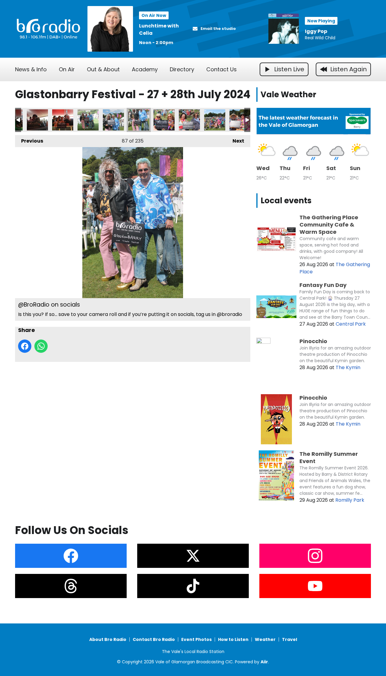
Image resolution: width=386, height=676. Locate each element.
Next (235, 140)
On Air (67, 69)
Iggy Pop (316, 31)
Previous (29, 140)
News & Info (31, 69)
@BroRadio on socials (37, 119)
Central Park (351, 323)
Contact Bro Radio (154, 639)
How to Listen (233, 639)
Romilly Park (349, 500)
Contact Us (221, 69)
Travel (289, 639)
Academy (145, 69)
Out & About (103, 69)
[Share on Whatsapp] (41, 346)
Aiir (264, 662)
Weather (265, 639)
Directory (182, 69)
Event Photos (196, 639)
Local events (286, 200)
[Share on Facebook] (24, 346)
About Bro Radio (107, 639)
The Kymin (348, 367)
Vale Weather (288, 94)
